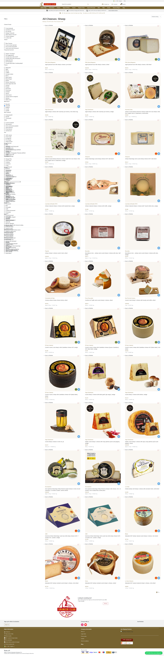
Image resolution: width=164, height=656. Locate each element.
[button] (79, 26)
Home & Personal (91, 7)
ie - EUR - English (9, 646)
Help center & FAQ (9, 633)
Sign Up (7, 624)
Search (76, 4)
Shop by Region (116, 7)
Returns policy (8, 635)
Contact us (8, 631)
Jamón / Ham (43, 7)
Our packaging (9, 639)
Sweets (74, 7)
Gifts (99, 7)
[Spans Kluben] (43, 4)
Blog (124, 7)
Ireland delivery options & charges (12, 642)
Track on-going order (10, 644)
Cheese (58, 7)
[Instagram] (82, 624)
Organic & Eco (81, 7)
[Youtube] (85, 624)
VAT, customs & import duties (11, 637)
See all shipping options (113, 10)
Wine (103, 7)
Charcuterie (51, 7)
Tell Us (105, 603)
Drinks (108, 7)
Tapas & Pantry (66, 7)
